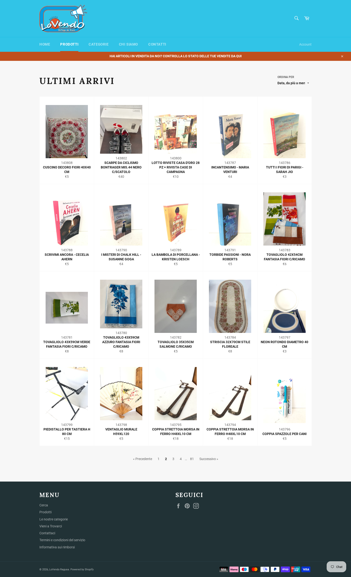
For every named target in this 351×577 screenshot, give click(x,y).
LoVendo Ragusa (59, 569)
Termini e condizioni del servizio (62, 540)
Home (44, 44)
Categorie (98, 44)
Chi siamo (128, 44)
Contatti (157, 44)
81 (192, 459)
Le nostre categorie (53, 519)
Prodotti (69, 44)
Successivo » (208, 459)
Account (305, 44)
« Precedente (142, 459)
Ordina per (285, 77)
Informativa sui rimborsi (57, 547)
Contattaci (47, 533)
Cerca (43, 505)
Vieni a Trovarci (50, 526)
